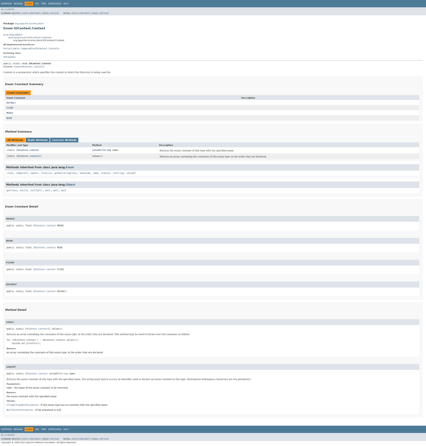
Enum (16, 66)
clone (9, 173)
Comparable (27, 48)
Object (70, 184)
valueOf (97, 150)
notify (24, 190)
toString (118, 173)
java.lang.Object (12, 34)
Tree (43, 3)
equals (34, 173)
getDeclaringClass (65, 173)
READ (9, 118)
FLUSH (9, 107)
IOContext (9, 57)
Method (54, 13)
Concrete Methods (64, 140)
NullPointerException (19, 410)
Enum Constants (31, 13)
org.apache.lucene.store (29, 23)
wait (47, 190)
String (107, 150)
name (95, 173)
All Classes (7, 9)
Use (37, 3)
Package (18, 3)
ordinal (105, 173)
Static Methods (38, 140)
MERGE (9, 113)
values (96, 156)
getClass (11, 190)
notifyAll (36, 190)
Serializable (11, 48)
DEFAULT (11, 102)
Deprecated (54, 3)
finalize (46, 173)
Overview (6, 3)
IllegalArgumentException (22, 405)
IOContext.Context (39, 37)
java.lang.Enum (17, 37)
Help (66, 3)
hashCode (85, 173)
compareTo (22, 173)
